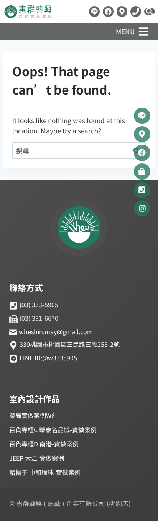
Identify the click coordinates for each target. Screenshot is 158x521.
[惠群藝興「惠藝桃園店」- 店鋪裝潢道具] (94, 11)
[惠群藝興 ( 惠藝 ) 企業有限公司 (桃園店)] (79, 229)
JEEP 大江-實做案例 (36, 458)
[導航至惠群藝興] (122, 11)
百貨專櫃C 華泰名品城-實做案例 (53, 429)
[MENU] (143, 31)
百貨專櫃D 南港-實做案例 (44, 444)
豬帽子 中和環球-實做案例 (45, 472)
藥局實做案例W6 (32, 415)
